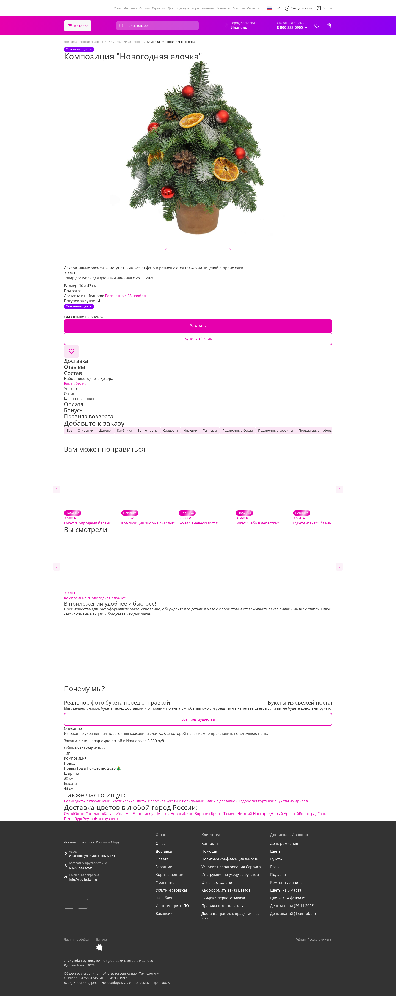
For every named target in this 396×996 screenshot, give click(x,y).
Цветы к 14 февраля (287, 897)
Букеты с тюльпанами (185, 801)
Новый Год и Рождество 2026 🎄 (92, 768)
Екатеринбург (145, 813)
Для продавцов (178, 8)
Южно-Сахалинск (88, 813)
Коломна (125, 813)
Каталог (81, 25)
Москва (163, 813)
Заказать (198, 325)
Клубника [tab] (124, 430)
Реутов (89, 818)
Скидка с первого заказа (223, 897)
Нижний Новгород (254, 813)
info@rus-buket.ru (83, 879)
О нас (118, 8)
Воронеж (203, 813)
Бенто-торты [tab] (148, 430)
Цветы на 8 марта (285, 890)
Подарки (278, 874)
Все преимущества (198, 719)
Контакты (223, 8)
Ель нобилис (75, 383)
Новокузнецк (106, 818)
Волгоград (308, 813)
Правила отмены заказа (222, 905)
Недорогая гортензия (257, 801)
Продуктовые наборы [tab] (316, 430)
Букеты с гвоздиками (91, 801)
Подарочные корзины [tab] (275, 430)
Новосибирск (182, 813)
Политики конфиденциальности (229, 859)
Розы (68, 801)
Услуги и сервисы (171, 890)
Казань (110, 813)
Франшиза (165, 882)
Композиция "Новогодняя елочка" (95, 595)
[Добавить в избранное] (71, 351)
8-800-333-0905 (81, 867)
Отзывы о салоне (216, 882)
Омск (68, 813)
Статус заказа (301, 8)
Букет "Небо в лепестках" (258, 518)
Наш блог (164, 897)
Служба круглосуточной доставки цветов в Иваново (110, 960)
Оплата (144, 8)
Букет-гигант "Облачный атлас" (320, 518)
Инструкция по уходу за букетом (230, 874)
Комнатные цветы (286, 882)
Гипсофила (156, 801)
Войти (327, 8)
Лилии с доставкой (221, 801)
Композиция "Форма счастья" (148, 518)
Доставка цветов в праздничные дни (230, 916)
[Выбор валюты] (278, 8)
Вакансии (164, 913)
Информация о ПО (172, 905)
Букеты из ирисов (292, 801)
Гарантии (158, 8)
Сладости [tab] (170, 430)
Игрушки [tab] (190, 430)
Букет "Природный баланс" (88, 518)
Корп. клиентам (203, 8)
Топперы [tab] (210, 430)
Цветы (275, 851)
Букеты (276, 859)
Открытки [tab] (85, 430)
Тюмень (230, 813)
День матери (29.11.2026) (292, 905)
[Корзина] (329, 25)
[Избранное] (317, 25)
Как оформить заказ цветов (225, 890)
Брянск (217, 813)
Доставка (130, 8)
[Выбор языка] (269, 8)
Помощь (238, 8)
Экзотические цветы (128, 801)
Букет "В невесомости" (198, 518)
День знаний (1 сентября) (293, 913)
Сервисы (253, 8)
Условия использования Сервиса (231, 866)
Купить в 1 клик (198, 338)
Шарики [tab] (105, 430)
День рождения (284, 843)
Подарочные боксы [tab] (237, 430)
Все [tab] (69, 430)
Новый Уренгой (285, 813)
